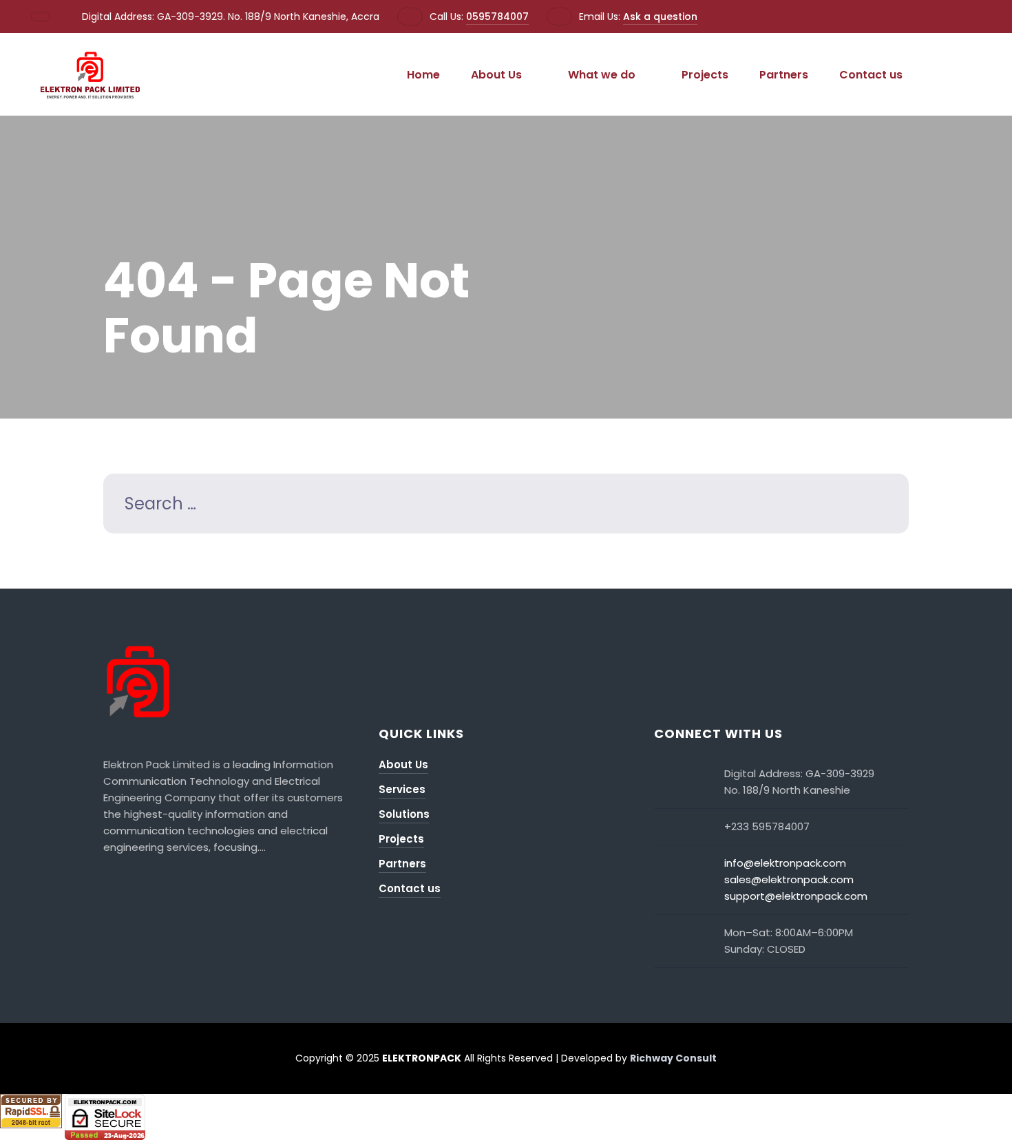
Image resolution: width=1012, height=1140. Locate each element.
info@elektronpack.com (785, 863)
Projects (705, 75)
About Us (496, 75)
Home (423, 75)
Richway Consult (673, 1058)
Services (402, 789)
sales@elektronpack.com (789, 879)
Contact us (871, 75)
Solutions (404, 814)
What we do (601, 75)
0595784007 (497, 16)
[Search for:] (506, 506)
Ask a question (660, 16)
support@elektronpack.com (795, 896)
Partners (783, 75)
